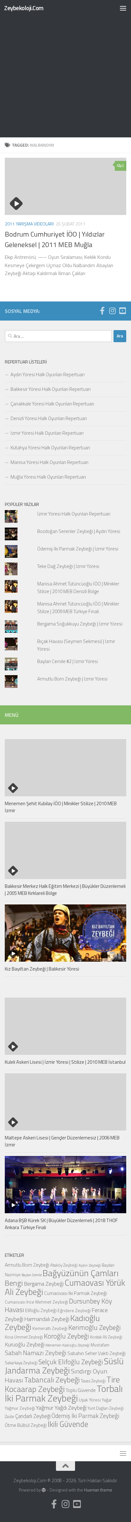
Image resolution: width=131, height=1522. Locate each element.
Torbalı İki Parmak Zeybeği (64, 1393)
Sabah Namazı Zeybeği (35, 1353)
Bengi (14, 1283)
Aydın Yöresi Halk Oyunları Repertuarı (47, 374)
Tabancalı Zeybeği (52, 1379)
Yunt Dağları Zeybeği (105, 1408)
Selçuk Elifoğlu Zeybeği (70, 1362)
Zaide (9, 1416)
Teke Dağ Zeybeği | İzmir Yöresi (68, 566)
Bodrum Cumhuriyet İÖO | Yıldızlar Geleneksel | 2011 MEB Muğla (55, 239)
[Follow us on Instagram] (112, 311)
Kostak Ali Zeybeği (106, 1337)
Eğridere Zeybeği (74, 1310)
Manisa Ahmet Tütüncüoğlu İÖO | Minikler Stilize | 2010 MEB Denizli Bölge (78, 587)
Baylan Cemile (32, 1274)
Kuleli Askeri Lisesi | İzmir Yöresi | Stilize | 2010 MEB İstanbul (65, 1062)
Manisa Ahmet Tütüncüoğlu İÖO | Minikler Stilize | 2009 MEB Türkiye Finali (78, 607)
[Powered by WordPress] (44, 1490)
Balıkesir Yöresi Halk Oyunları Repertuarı (50, 389)
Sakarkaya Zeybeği (21, 1362)
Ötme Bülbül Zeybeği (26, 1425)
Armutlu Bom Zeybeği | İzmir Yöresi (72, 678)
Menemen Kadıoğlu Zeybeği (67, 1345)
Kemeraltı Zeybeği (49, 1328)
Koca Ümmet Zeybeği (24, 1337)
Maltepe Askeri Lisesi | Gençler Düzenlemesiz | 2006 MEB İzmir (62, 1141)
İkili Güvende (68, 1424)
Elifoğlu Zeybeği (41, 1310)
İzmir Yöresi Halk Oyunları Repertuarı (47, 433)
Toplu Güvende (81, 1390)
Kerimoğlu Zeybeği (94, 1327)
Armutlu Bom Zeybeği (27, 1265)
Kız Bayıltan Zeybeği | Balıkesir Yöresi (42, 968)
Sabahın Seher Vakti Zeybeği (96, 1353)
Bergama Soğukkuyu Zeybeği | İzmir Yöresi (79, 623)
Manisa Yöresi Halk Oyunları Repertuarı (49, 462)
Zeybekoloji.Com (24, 7)
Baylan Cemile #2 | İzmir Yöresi (67, 661)
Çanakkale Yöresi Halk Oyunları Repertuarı (52, 403)
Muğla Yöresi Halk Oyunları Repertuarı (48, 477)
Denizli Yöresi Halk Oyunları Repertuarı (48, 418)
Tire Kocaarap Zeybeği (62, 1384)
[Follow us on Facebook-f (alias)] (102, 311)
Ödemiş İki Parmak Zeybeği (85, 1415)
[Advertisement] (65, 68)
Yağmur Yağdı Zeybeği (61, 1407)
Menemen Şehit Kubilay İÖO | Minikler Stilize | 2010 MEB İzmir (61, 807)
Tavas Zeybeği (93, 1381)
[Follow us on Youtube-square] (122, 311)
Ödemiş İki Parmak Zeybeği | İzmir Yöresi (77, 548)
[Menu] (123, 8)
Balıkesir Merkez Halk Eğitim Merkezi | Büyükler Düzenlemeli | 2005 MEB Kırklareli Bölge (65, 889)
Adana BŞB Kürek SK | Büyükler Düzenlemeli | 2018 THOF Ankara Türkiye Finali (61, 1224)
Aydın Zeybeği (90, 1265)
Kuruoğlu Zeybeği (25, 1344)
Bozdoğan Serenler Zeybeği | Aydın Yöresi (78, 531)
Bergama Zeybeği (44, 1283)
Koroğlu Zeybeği (66, 1336)
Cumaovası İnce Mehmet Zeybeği (36, 1301)
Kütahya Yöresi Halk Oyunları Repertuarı (50, 447)
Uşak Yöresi (90, 1399)
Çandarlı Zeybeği (33, 1416)
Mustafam (100, 1344)
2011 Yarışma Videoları (29, 223)
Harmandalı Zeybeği (46, 1319)
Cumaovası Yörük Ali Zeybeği (65, 1287)
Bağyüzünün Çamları (81, 1273)
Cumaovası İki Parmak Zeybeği (75, 1293)
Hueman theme (98, 1490)
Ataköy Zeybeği (64, 1265)
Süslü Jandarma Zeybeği (64, 1365)
